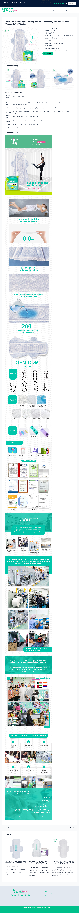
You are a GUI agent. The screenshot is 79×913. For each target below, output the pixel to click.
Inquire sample (47, 53)
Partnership (64, 10)
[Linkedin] (62, 3)
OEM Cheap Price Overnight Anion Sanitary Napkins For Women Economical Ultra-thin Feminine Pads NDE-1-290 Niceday (39, 863)
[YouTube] (58, 3)
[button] (66, 3)
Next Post (73, 827)
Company (29, 10)
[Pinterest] (63, 3)
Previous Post (6, 827)
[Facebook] (54, 3)
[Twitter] (60, 3)
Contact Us (73, 10)
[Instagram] (56, 3)
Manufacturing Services (52, 10)
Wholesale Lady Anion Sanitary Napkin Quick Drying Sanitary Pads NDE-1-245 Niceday (15, 862)
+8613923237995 (45, 0)
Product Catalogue (39, 10)
